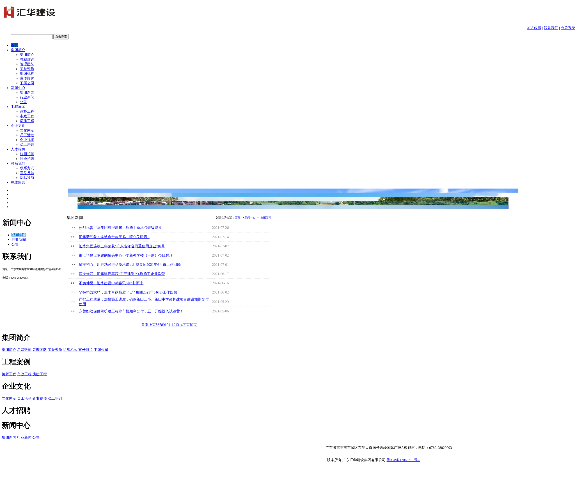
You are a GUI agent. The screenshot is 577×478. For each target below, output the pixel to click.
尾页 (193, 325)
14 (181, 325)
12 (173, 325)
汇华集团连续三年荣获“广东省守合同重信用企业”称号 (122, 246)
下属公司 (27, 83)
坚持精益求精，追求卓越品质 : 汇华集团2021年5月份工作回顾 (128, 292)
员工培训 (27, 144)
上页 (152, 325)
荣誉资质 (27, 69)
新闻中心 (18, 88)
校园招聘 (27, 154)
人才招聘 (18, 149)
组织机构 (27, 73)
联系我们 (551, 28)
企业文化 (18, 125)
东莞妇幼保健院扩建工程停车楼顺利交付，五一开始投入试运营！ (131, 311)
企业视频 (27, 140)
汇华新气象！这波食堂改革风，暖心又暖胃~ (114, 237)
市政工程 (27, 116)
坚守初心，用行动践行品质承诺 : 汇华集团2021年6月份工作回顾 (130, 264)
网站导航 (27, 178)
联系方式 (27, 168)
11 (170, 325)
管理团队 (27, 64)
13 (177, 325)
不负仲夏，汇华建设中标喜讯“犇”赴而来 (111, 283)
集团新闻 (27, 92)
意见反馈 (27, 173)
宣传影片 (27, 78)
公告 (23, 102)
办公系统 (568, 28)
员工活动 (27, 135)
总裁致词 (27, 59)
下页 (186, 325)
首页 (14, 45)
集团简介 (18, 50)
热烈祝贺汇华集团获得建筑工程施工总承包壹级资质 (120, 228)
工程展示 (18, 107)
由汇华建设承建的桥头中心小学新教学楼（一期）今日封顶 (126, 255)
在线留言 (18, 182)
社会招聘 (27, 159)
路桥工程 (27, 111)
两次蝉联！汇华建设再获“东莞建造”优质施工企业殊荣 (122, 274)
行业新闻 (27, 97)
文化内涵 (27, 130)
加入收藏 (534, 28)
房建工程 (27, 121)
